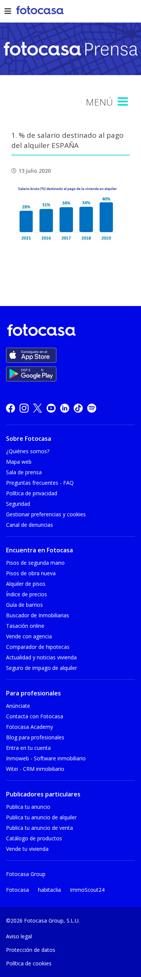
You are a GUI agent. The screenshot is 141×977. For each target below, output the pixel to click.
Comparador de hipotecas (38, 646)
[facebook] (10, 408)
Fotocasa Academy (29, 726)
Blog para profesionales (35, 737)
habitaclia (49, 889)
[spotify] (91, 408)
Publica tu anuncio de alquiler (41, 817)
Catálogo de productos (34, 838)
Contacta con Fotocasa (34, 716)
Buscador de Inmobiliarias (37, 615)
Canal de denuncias (29, 524)
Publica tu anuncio (28, 806)
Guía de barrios (24, 604)
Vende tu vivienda (27, 848)
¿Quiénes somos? (27, 451)
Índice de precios (26, 594)
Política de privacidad (31, 493)
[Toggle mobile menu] (124, 102)
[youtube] (51, 408)
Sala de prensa (24, 472)
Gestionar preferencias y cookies (46, 514)
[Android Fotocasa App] (31, 373)
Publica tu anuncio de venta (39, 827)
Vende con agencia (29, 636)
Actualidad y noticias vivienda (41, 657)
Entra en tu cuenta (28, 747)
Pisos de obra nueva (31, 573)
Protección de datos (30, 949)
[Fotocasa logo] (69, 331)
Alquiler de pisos (25, 583)
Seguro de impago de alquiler (41, 667)
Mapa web (19, 461)
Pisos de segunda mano (35, 562)
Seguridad (18, 503)
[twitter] (37, 408)
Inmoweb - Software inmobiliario (46, 758)
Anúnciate (18, 705)
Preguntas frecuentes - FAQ (40, 482)
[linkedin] (64, 408)
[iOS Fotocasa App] (31, 355)
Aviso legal (19, 936)
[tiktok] (78, 408)
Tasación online (25, 625)
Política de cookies (29, 963)
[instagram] (24, 408)
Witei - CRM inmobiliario (35, 768)
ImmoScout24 (87, 889)
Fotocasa (17, 889)
